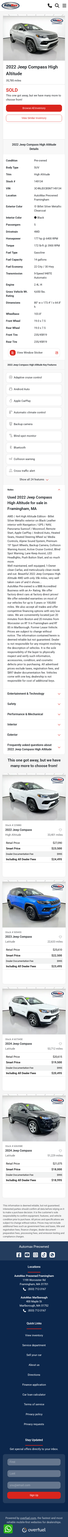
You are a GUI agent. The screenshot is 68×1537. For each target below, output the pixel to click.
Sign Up (34, 1495)
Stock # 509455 (13, 932)
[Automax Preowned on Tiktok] (42, 1255)
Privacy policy (34, 1414)
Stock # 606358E (14, 1146)
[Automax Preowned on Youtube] (26, 1255)
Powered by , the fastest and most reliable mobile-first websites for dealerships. (34, 1520)
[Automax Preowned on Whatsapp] (51, 1255)
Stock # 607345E (14, 1039)
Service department (34, 1345)
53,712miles (55, 1048)
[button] (49, 5)
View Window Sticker (30, 352)
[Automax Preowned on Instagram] (34, 1255)
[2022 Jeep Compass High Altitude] (34, 797)
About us (34, 1365)
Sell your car (34, 1355)
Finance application (34, 1384)
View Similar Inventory (34, 118)
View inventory (34, 1335)
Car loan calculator (34, 1394)
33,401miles (55, 834)
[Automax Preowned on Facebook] (17, 1255)
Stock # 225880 (13, 825)
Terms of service (34, 1404)
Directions (34, 1374)
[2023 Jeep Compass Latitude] (34, 903)
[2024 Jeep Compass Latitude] (34, 1010)
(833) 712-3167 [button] (37, 1289)
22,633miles (55, 941)
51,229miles (55, 1155)
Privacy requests (34, 1424)
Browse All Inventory (34, 108)
